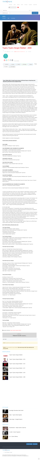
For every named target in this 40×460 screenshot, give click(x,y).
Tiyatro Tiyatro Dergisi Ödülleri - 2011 (17, 368)
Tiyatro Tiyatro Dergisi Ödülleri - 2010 (17, 372)
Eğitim (18, 4)
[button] (18, 7)
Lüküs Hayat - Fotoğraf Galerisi (15, 419)
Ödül (15, 4)
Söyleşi (26, 4)
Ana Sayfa (4, 18)
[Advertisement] (20, 73)
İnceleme (35, 4)
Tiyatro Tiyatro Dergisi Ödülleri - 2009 (17, 377)
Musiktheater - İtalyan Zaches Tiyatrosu (17, 427)
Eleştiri (30, 4)
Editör (5, 51)
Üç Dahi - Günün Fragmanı (14, 432)
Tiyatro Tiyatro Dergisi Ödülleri (15, 354)
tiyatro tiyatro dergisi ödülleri (15, 330)
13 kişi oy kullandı (16, 60)
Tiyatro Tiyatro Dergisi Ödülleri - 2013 (17, 359)
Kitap (22, 4)
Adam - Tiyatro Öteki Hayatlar (15, 414)
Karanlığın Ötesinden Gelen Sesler (16, 410)
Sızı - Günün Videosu (13, 436)
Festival (10, 4)
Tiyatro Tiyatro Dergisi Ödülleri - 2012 (17, 363)
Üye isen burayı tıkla (22, 347)
